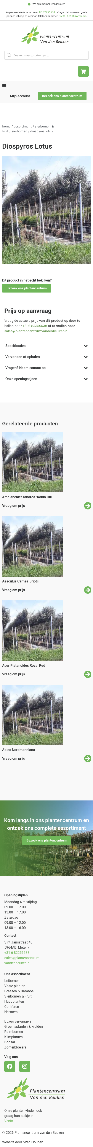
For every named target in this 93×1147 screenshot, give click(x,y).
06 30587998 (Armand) (73, 16)
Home (6, 126)
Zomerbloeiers (15, 1047)
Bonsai (9, 1042)
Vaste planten (14, 986)
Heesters (11, 1012)
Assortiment (23, 126)
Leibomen (11, 981)
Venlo (8, 1121)
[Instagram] (24, 1066)
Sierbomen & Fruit (18, 996)
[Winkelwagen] (83, 71)
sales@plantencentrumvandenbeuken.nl (36, 331)
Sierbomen (19, 131)
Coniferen (11, 1007)
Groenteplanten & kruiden (23, 1027)
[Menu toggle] (4, 85)
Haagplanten (14, 1001)
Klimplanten (13, 1037)
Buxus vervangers (17, 1021)
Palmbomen (13, 1032)
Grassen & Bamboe (19, 991)
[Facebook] (9, 1066)
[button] (26, 288)
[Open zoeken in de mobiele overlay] (46, 55)
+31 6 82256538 (35, 326)
